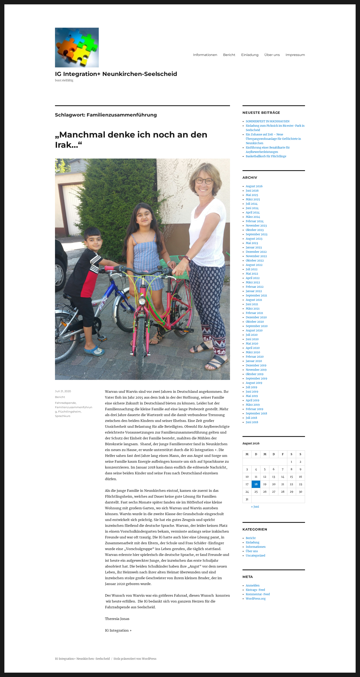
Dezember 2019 (256, 365)
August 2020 (254, 330)
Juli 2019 (251, 387)
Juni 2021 (252, 304)
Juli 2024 (252, 204)
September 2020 (257, 326)
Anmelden (253, 585)
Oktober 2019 (255, 374)
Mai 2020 (252, 343)
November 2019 (256, 370)
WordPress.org (256, 598)
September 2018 (256, 413)
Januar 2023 (254, 247)
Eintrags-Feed (255, 590)
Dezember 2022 (256, 252)
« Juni (255, 506)
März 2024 (253, 217)
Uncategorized (255, 555)
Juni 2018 (252, 422)
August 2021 (254, 300)
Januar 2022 (254, 291)
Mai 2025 (252, 195)
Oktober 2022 (255, 260)
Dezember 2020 (256, 317)
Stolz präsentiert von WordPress (135, 659)
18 (256, 484)
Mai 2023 (252, 243)
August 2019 (254, 383)
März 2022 (253, 282)
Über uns (272, 55)
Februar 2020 (255, 356)
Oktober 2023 (255, 230)
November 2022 (256, 256)
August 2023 (254, 239)
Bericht (229, 55)
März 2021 (253, 308)
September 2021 (256, 295)
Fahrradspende (65, 402)
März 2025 (253, 199)
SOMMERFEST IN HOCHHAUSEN (267, 121)
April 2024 (253, 212)
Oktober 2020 (255, 322)
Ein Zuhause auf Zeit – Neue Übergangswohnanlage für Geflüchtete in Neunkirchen (273, 139)
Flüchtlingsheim (69, 411)
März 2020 (253, 352)
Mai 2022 (252, 273)
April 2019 (252, 400)
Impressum (295, 55)
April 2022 (253, 278)
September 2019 (256, 378)
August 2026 (254, 186)
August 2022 (254, 265)
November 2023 (256, 225)
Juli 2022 (252, 269)
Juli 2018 (251, 418)
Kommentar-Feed (258, 594)
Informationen (205, 55)
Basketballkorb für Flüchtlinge (266, 156)
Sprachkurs (62, 416)
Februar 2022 (255, 287)
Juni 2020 (252, 339)
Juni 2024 (252, 208)
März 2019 (253, 405)
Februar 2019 (254, 409)
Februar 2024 (255, 221)
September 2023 (256, 234)
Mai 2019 (252, 396)
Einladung (250, 55)
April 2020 (253, 348)
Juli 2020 (252, 335)
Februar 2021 (254, 313)
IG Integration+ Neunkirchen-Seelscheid (116, 73)
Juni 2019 (252, 391)
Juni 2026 (252, 190)
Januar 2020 (254, 361)
